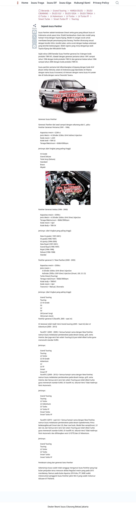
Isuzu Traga (37, 2)
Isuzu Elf (52, 2)
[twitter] (34, 37)
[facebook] (34, 32)
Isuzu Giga (65, 2)
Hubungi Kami (82, 2)
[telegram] (34, 46)
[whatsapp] (34, 41)
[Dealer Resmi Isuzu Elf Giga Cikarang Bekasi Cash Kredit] (17, 2)
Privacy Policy (101, 2)
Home (24, 2)
